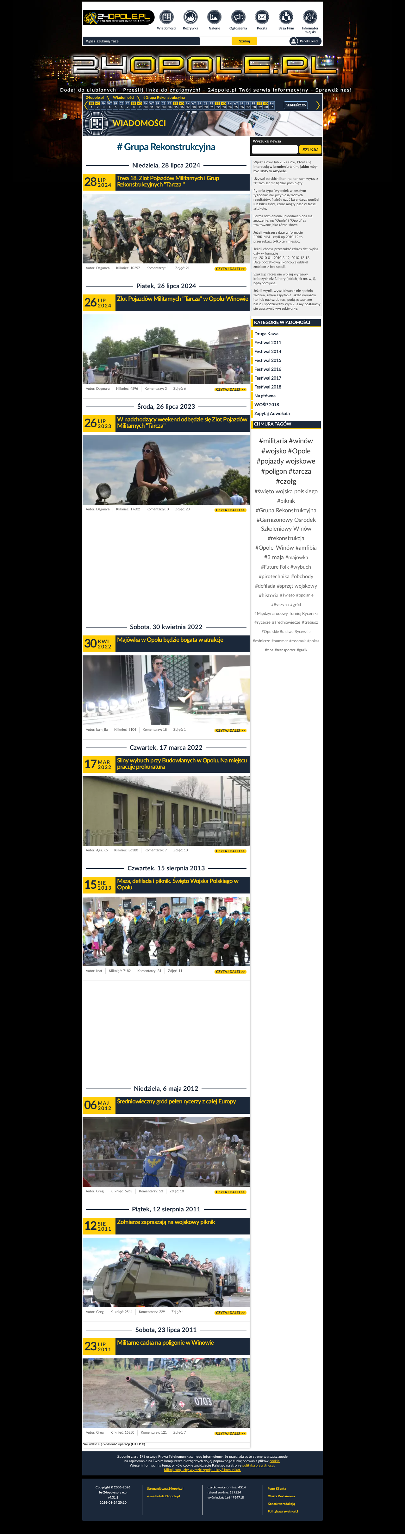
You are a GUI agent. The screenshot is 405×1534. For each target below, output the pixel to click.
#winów (301, 441)
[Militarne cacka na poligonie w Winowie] (166, 1405)
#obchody (302, 576)
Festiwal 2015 (267, 360)
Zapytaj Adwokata (272, 414)
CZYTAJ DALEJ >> (230, 269)
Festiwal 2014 (267, 352)
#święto (287, 595)
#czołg (286, 481)
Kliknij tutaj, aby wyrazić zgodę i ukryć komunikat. (202, 1470)
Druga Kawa (266, 334)
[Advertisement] (166, 570)
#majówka (296, 557)
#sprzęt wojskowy (297, 586)
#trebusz (310, 623)
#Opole (299, 451)
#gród (295, 605)
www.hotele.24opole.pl (163, 1496)
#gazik (302, 650)
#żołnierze (261, 641)
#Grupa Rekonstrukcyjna (164, 97)
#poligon (274, 471)
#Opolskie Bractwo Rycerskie (286, 632)
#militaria (273, 441)
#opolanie (305, 595)
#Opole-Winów (274, 548)
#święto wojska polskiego (286, 492)
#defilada (265, 586)
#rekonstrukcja (286, 538)
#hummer (279, 641)
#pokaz (313, 641)
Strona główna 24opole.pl (165, 1488)
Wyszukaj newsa (267, 141)
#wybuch (300, 567)
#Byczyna (280, 605)
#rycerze (262, 623)
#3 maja (274, 557)
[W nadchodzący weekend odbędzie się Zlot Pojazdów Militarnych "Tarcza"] (166, 482)
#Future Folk (275, 567)
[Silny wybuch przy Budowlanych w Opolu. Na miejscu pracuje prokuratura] (166, 823)
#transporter (285, 650)
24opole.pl (95, 97)
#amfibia (306, 548)
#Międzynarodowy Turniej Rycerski (286, 614)
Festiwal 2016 (267, 369)
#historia (268, 595)
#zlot (269, 650)
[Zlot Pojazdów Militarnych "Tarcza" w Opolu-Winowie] (166, 361)
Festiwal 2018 (267, 387)
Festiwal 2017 (267, 378)
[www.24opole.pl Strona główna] (119, 22)
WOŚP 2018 (266, 405)
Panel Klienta (277, 1488)
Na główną (265, 396)
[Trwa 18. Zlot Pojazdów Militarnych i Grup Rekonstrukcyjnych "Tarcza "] (166, 241)
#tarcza (300, 471)
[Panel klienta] (305, 41)
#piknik (286, 501)
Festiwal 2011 (267, 343)
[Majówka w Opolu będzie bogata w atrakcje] (166, 702)
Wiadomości (123, 97)
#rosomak (297, 641)
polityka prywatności (258, 1465)
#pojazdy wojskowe (286, 461)
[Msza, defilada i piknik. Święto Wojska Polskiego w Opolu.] (166, 944)
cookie (275, 1461)
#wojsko (273, 451)
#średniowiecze (286, 623)
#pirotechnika (274, 576)
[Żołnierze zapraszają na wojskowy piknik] (166, 1285)
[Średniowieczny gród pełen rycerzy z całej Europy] (166, 1164)
